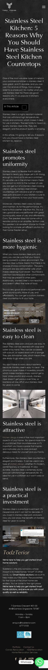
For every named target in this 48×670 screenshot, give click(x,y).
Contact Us (28, 647)
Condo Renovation (15, 650)
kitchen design (17, 464)
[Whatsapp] (39, 662)
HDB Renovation (34, 650)
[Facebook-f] (15, 659)
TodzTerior (16, 553)
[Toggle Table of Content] (23, 107)
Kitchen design (10, 438)
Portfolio (16, 647)
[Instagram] (20, 659)
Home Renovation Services (25, 653)
